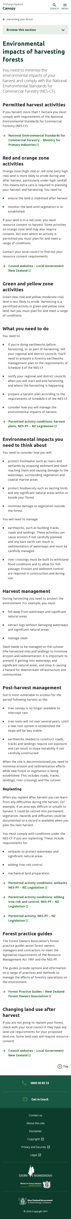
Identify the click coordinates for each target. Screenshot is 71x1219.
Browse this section (21, 30)
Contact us (35, 1115)
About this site (36, 1123)
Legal (33, 1155)
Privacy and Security (33, 1147)
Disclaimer (35, 1131)
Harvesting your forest (20, 19)
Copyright (33, 1139)
